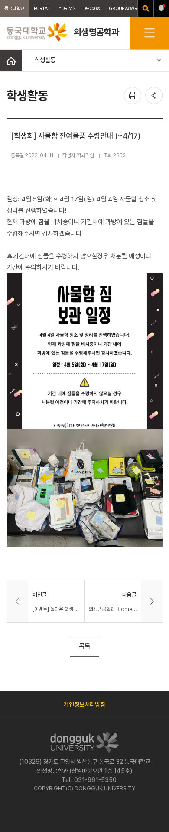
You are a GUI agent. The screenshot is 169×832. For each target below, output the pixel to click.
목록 (84, 646)
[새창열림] (145, 8)
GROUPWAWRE (124, 8)
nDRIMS (66, 8)
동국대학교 (14, 8)
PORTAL (42, 8)
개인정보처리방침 (84, 704)
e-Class (92, 8)
